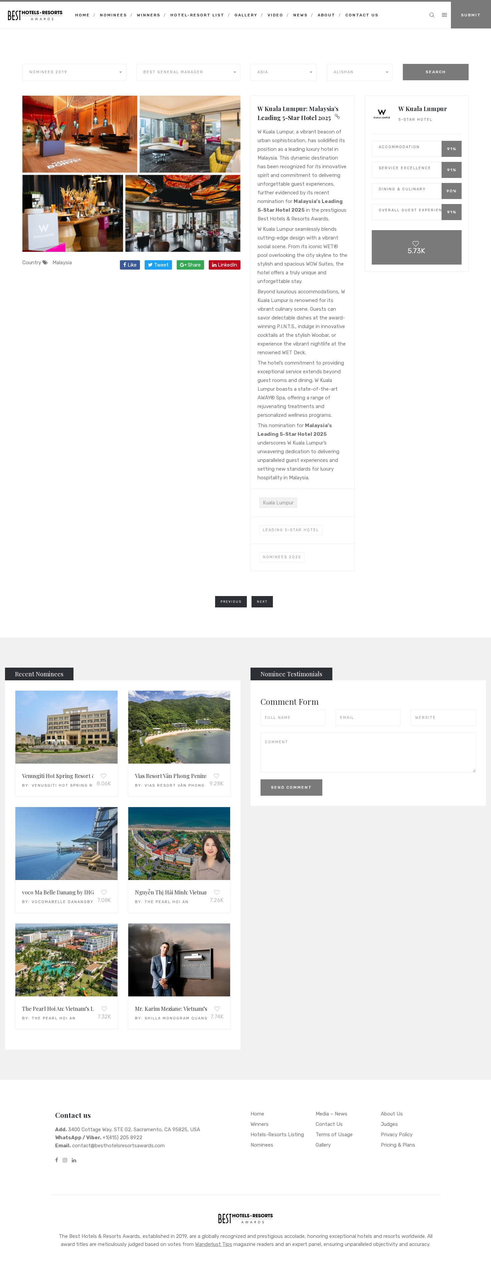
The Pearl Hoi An (167, 902)
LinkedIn (226, 265)
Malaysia (62, 263)
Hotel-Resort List (197, 15)
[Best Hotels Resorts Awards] (35, 10)
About (326, 15)
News (300, 15)
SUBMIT (471, 15)
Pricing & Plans (398, 1145)
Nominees (113, 15)
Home (82, 15)
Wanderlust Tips (213, 1244)
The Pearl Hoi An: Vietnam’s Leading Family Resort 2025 (90, 1008)
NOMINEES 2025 (282, 557)
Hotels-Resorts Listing (277, 1135)
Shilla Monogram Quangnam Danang (192, 1018)
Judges (389, 1124)
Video (275, 15)
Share (193, 265)
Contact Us (361, 15)
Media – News (331, 1114)
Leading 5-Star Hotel (291, 530)
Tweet (161, 265)
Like (131, 265)
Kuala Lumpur (278, 503)
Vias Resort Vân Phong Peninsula (189, 785)
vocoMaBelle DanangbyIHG (67, 902)
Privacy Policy (397, 1135)
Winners (148, 15)
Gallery (246, 15)
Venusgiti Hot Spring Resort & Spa (78, 785)
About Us (392, 1114)
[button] (74, 72)
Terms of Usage (334, 1135)
